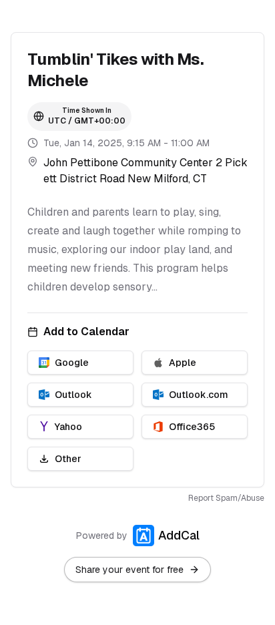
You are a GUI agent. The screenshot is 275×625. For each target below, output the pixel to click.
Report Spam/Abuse (226, 498)
